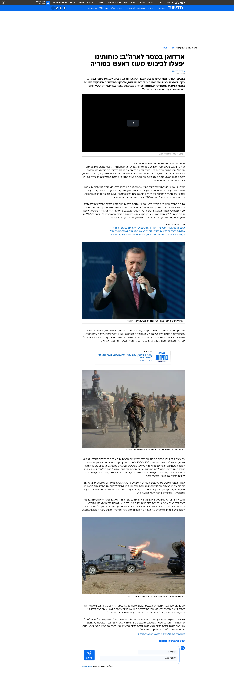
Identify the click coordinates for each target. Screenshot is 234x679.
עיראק (176, 634)
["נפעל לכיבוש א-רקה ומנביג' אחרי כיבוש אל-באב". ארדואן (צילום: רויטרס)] (133, 283)
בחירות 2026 (104, 8)
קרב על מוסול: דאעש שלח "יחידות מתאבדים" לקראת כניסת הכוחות (149, 228)
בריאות (111, 3)
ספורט (160, 3)
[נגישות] (3, 2)
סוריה (165, 634)
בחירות (151, 3)
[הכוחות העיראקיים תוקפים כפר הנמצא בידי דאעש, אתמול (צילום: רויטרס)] (133, 558)
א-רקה (159, 634)
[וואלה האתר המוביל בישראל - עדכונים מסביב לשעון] (180, 2)
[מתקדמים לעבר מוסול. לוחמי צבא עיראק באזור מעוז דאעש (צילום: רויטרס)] (133, 411)
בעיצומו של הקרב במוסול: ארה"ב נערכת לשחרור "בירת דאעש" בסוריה (147, 234)
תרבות (142, 3)
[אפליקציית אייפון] (60, 8)
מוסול (170, 634)
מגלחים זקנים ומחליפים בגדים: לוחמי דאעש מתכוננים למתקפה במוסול (147, 231)
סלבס (133, 3)
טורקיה (141, 634)
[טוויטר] (56, 8)
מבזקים (162, 8)
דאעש (182, 634)
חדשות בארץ (140, 8)
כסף (126, 3)
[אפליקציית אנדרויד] (64, 8)
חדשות (170, 3)
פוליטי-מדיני (129, 8)
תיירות (101, 3)
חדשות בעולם (116, 8)
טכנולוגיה (91, 3)
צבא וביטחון (152, 8)
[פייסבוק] (53, 8)
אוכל (119, 3)
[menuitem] (168, 2)
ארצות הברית (150, 634)
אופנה (81, 3)
